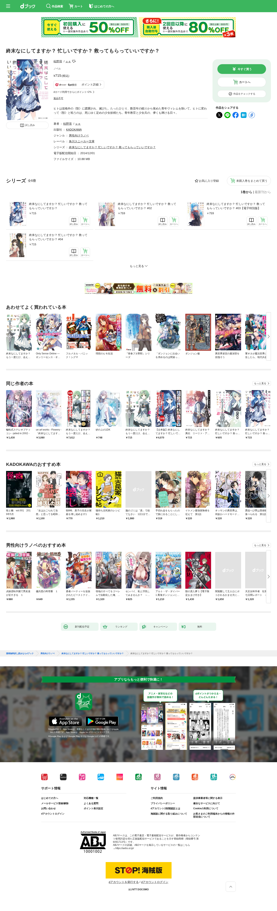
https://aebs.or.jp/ (124, 848)
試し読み (30, 125)
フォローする (74, 61)
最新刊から (263, 192)
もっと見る (260, 383)
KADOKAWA (74, 129)
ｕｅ (68, 61)
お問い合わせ (48, 808)
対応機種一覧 (91, 798)
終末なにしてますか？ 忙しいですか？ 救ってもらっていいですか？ (58, 206)
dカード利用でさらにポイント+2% (73, 92)
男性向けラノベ (79, 135)
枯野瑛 (58, 61)
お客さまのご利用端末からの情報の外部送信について (214, 815)
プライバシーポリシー (163, 803)
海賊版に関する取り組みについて (169, 813)
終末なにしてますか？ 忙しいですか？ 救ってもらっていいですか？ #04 (58, 237)
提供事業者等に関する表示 (207, 798)
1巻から (246, 192)
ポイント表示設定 (93, 808)
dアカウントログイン (52, 813)
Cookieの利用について (205, 808)
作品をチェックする (244, 93)
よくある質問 (91, 803)
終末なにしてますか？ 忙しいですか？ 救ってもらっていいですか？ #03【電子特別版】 (236, 206)
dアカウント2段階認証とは (165, 808)
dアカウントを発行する (124, 882)
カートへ (244, 82)
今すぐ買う (245, 69)
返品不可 (58, 98)
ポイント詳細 (90, 84)
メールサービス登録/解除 (55, 803)
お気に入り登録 (209, 180)
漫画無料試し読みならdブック (20, 653)
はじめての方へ (49, 798)
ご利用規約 (157, 798)
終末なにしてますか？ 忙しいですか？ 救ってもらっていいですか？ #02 (147, 206)
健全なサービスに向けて (206, 803)
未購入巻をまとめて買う (251, 180)
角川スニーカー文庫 (81, 141)
